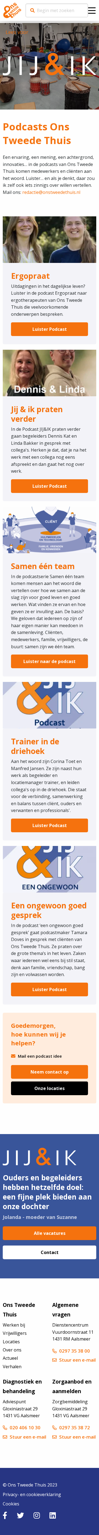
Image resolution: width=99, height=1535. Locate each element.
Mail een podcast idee (40, 1056)
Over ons (12, 1350)
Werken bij (14, 1325)
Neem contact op (50, 1072)
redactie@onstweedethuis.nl (51, 192)
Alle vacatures (49, 1233)
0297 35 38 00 (74, 1351)
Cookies (11, 1504)
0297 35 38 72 (74, 1427)
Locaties (11, 1342)
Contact (50, 1252)
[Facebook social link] (5, 1515)
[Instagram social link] (37, 1515)
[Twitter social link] (20, 1515)
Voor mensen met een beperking (12, 10)
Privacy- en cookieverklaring (32, 1494)
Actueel (10, 1358)
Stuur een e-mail (77, 1360)
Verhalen (12, 1367)
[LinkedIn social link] (53, 1515)
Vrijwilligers (15, 1333)
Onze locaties (49, 1088)
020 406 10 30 (25, 1427)
